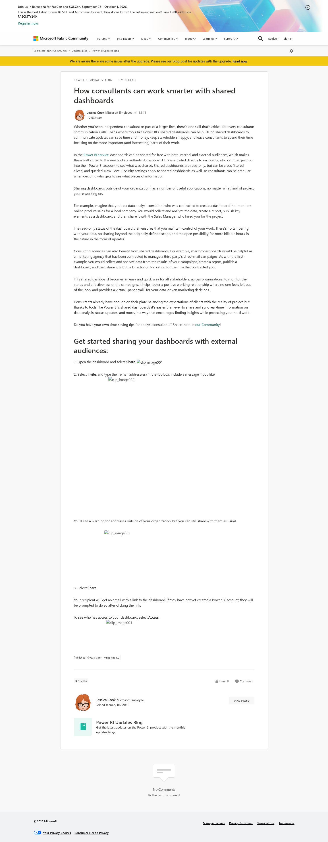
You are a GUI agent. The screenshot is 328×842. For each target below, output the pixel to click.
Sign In (288, 38)
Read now (240, 61)
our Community (207, 324)
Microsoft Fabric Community (50, 50)
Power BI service (96, 154)
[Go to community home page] (60, 38)
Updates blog (79, 50)
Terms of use (265, 823)
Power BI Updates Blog (105, 50)
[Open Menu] (291, 51)
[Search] (260, 38)
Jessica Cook (95, 112)
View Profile (242, 701)
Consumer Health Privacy (92, 833)
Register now (28, 23)
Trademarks (286, 823)
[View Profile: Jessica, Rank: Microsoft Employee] (79, 115)
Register (273, 38)
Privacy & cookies (241, 823)
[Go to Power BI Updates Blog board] (83, 727)
